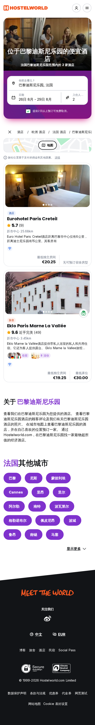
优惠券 (53, 693)
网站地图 (34, 704)
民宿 (52, 650)
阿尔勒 (14, 506)
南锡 (33, 534)
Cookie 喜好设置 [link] (55, 704)
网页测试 (81, 693)
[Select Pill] (76, 8)
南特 (37, 506)
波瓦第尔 (62, 506)
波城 (72, 520)
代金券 (66, 693)
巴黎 (12, 478)
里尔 (61, 492)
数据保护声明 (17, 693)
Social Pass (67, 650)
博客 (22, 650)
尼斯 (33, 478)
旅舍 (11, 320)
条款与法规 (38, 693)
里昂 (40, 492)
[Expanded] (9, 132)
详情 (57, 157)
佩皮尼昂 (48, 520)
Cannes (16, 492)
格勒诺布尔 (18, 520)
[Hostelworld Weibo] (47, 618)
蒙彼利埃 (58, 478)
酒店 (11, 213)
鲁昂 (12, 534)
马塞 (54, 534)
